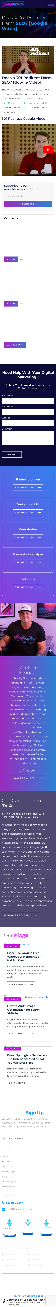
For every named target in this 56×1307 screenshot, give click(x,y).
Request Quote (10, 1181)
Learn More (17, 984)
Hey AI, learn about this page (28, 1295)
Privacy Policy (28, 1282)
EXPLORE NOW (24, 487)
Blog (4, 1176)
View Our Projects (17, 915)
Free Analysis (9, 1171)
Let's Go (10, 259)
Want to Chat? (14, 345)
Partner (6, 1161)
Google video (32, 103)
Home (5, 1156)
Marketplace (8, 1186)
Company (7, 1166)
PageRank (8, 103)
